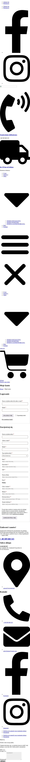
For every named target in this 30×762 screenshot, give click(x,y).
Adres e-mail (9, 440)
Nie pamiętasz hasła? (7, 419)
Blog (4, 225)
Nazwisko (5, 464)
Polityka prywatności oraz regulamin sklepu (14, 731)
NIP (3, 469)
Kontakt (5, 227)
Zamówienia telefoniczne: (8, 135)
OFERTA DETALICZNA (14, 221)
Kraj (3, 480)
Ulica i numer (6, 486)
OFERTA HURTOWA (13, 222)
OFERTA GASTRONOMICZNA (16, 224)
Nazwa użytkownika (11, 434)
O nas (4, 173)
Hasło (7, 407)
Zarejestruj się (9, 518)
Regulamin (6, 732)
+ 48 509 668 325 (7, 539)
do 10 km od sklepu (7, 167)
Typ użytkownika (7, 453)
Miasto (4, 491)
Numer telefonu (6, 502)
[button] (15, 259)
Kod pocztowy (6, 497)
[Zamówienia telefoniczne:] (15, 131)
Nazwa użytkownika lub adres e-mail (15, 401)
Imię (3, 459)
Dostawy (5, 174)
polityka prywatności (18, 514)
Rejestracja (6, 3)
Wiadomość (3, 759)
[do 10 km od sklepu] (15, 164)
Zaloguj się (6, 2)
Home (1, 389)
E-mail (2, 751)
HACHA (7, 739)
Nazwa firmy (5, 475)
